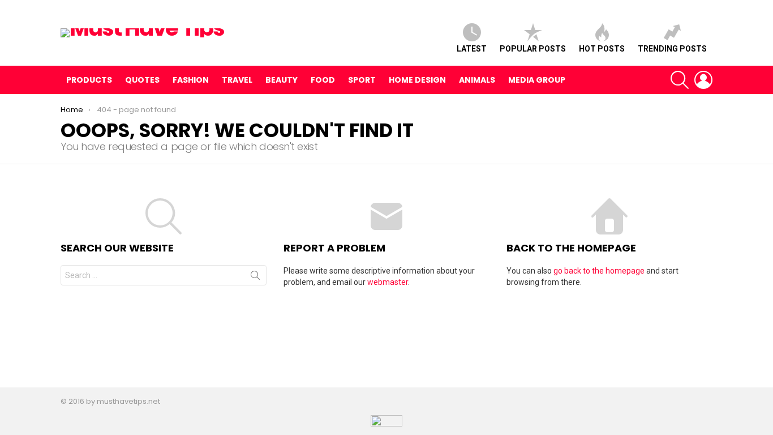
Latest (472, 48)
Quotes (142, 80)
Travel (237, 80)
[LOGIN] (703, 80)
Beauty (281, 80)
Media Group (536, 80)
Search (255, 277)
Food (323, 80)
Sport (362, 80)
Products (89, 80)
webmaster (387, 282)
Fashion (191, 80)
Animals (477, 80)
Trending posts (672, 48)
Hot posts (602, 48)
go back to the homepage (599, 270)
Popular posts (533, 48)
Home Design (417, 80)
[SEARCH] (680, 80)
